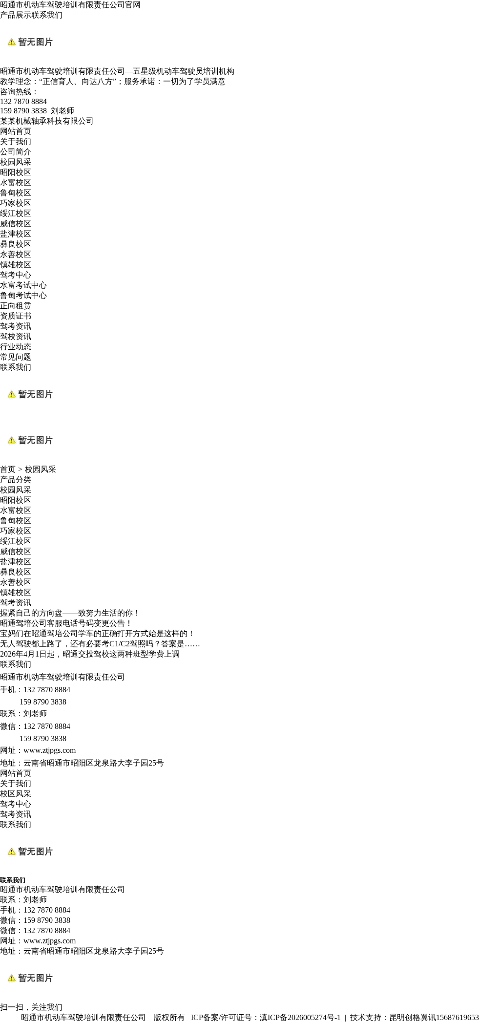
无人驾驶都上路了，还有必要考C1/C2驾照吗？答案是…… (100, 643)
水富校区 (15, 182)
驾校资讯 (15, 336)
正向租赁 (15, 305)
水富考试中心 (23, 285)
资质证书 (15, 316)
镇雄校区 (15, 264)
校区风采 (15, 793)
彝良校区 (15, 244)
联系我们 (46, 15)
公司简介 (15, 152)
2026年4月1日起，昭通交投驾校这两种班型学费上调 (90, 654)
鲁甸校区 (15, 193)
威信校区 (15, 223)
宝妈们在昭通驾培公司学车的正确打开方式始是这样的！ (97, 633)
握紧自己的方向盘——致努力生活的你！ (70, 613)
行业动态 (15, 346)
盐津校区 (15, 234)
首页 (8, 469)
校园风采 (15, 162)
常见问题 (15, 357)
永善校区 (15, 254)
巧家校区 (15, 203)
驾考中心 (15, 275)
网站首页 (15, 131)
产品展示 (15, 15)
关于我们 (15, 141)
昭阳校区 (15, 172)
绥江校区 (15, 213)
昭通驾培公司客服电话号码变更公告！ (66, 623)
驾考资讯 (15, 326)
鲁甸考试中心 (23, 295)
